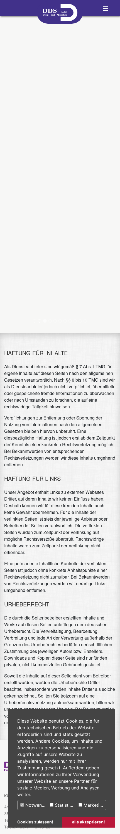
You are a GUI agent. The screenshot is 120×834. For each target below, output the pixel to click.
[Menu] (105, 8)
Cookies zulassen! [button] (35, 822)
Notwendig (36, 805)
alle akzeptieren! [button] (88, 822)
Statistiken (65, 805)
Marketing (93, 805)
